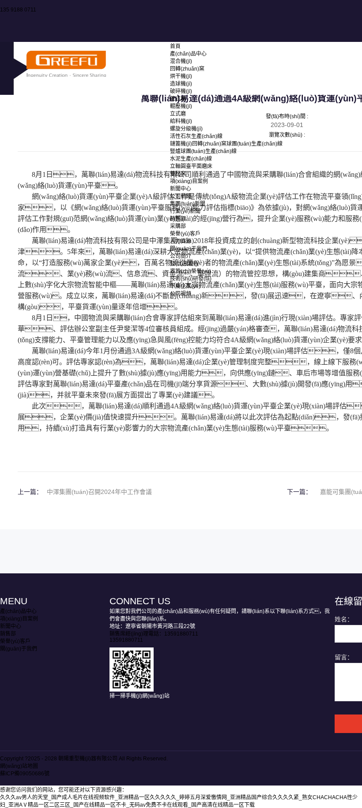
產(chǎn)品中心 (188, 54)
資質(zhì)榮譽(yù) (190, 271)
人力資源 (180, 241)
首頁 (175, 46)
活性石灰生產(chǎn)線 (196, 136)
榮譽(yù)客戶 (185, 234)
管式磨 (178, 99)
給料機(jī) (181, 121)
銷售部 (178, 219)
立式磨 (178, 114)
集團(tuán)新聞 (187, 204)
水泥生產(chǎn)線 (191, 159)
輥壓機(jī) (181, 106)
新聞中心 (180, 189)
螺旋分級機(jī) (186, 129)
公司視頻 (180, 294)
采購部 (178, 226)
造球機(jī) (181, 84)
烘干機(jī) (181, 76)
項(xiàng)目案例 (189, 181)
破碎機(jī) (181, 91)
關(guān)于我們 (188, 249)
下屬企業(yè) (185, 286)
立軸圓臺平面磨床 (191, 166)
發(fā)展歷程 (184, 264)
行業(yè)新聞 (185, 211)
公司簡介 (180, 256)
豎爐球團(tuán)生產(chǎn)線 (203, 151)
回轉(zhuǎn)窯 (187, 69)
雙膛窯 (178, 174)
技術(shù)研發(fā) (190, 279)
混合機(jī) (181, 61)
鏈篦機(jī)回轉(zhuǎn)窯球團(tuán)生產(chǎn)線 (226, 144)
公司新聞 (180, 196)
